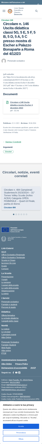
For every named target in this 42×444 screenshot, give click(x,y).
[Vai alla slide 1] (13, 214)
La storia (5, 294)
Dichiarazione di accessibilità (14, 368)
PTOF (3, 353)
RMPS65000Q (25, 396)
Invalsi (4, 266)
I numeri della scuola (10, 285)
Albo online (6, 351)
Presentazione (7, 277)
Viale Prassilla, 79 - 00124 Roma (21, 380)
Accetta (21, 426)
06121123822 (15, 382)
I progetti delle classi (9, 321)
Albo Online (6, 337)
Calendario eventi (8, 335)
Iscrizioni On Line (8, 263)
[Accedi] (38, 5)
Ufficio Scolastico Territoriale (13, 258)
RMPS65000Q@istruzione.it (16, 385)
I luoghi (4, 280)
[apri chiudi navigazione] (4, 11)
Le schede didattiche (10, 318)
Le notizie (5, 329)
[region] (21, 422)
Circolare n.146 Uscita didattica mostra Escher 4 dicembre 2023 (21, 105)
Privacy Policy (21, 364)
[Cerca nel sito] (36, 11)
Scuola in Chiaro (8, 260)
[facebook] (13, 373)
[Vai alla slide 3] (18, 214)
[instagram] (19, 373)
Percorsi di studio (8, 307)
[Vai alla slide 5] (24, 214)
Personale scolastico (10, 302)
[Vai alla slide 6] (26, 214)
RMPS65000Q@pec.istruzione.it (13, 390)
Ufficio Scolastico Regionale (13, 255)
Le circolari (5, 332)
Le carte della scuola (10, 288)
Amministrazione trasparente (14, 360)
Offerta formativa (8, 315)
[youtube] (16, 373)
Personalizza (21, 433)
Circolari (8, 152)
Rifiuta (21, 439)
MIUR (3, 252)
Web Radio (6, 348)
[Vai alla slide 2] (16, 214)
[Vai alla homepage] (10, 11)
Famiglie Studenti (8, 345)
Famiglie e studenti (9, 305)
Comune (5, 269)
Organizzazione (7, 291)
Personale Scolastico (10, 342)
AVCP (33, 368)
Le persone (6, 282)
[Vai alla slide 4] (21, 214)
